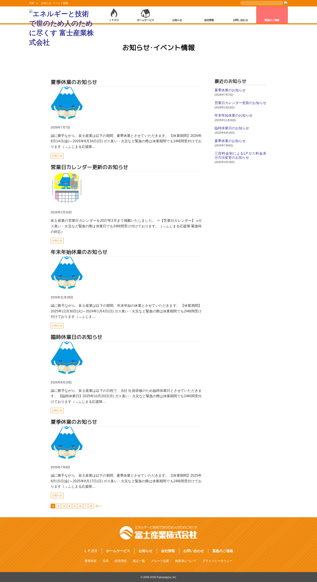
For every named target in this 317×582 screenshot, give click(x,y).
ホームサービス (145, 20)
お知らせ (177, 20)
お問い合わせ (240, 20)
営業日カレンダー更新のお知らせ (240, 103)
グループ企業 (160, 561)
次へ (98, 506)
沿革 (106, 561)
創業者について (185, 561)
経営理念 (121, 561)
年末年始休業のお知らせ (234, 115)
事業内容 (91, 561)
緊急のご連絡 (272, 20)
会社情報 (209, 20)
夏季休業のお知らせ (230, 90)
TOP (31, 3)
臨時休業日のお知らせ (232, 128)
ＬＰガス (114, 20)
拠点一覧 (139, 561)
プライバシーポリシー (217, 561)
